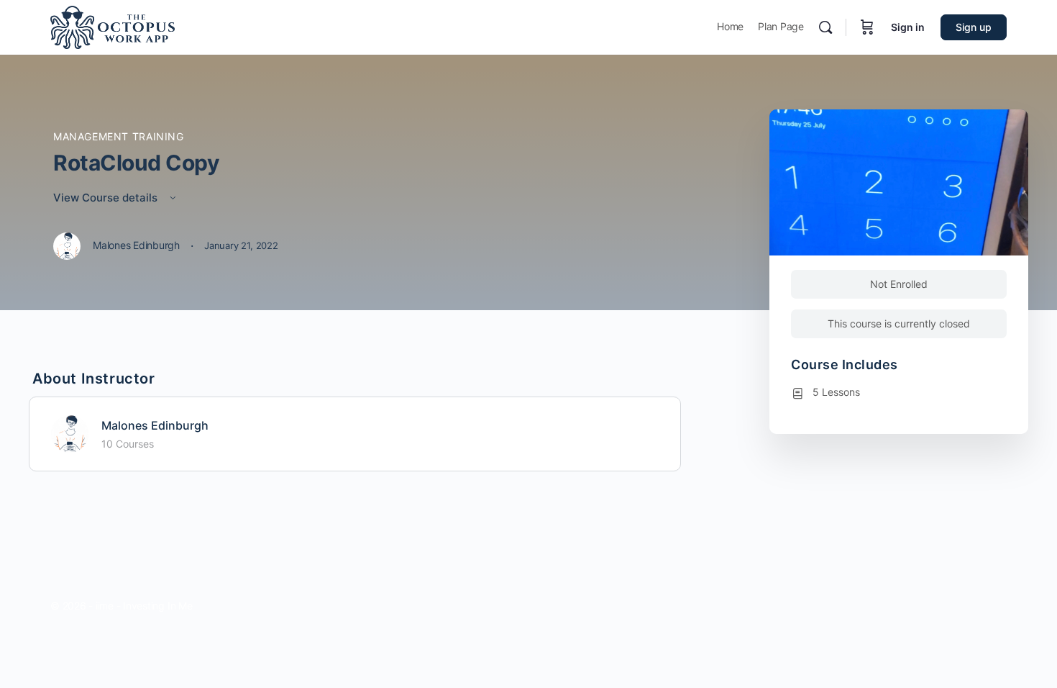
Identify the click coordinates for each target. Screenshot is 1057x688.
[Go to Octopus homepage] (112, 26)
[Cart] (867, 27)
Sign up (974, 27)
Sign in (908, 27)
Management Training (118, 136)
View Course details (106, 197)
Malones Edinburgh (155, 425)
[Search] (825, 27)
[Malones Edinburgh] (69, 432)
